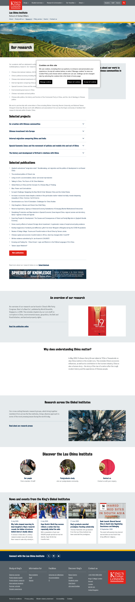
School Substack (44, 265)
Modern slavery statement (44, 599)
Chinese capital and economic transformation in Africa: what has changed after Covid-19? (40, 235)
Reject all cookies (74, 82)
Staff (113, 3)
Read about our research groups (21, 425)
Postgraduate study (67, 478)
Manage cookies (45, 82)
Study (25, 3)
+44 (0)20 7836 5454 (95, 575)
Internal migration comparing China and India (27, 138)
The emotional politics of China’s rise (23, 174)
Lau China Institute (18, 12)
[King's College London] (117, 575)
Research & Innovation (54, 3)
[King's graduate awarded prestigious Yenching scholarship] (82, 511)
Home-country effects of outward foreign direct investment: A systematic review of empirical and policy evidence (48, 224)
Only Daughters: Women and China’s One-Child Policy (28, 205)
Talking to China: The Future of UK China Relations (28, 181)
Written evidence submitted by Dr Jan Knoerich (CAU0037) (31, 238)
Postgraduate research (16, 580)
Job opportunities (74, 586)
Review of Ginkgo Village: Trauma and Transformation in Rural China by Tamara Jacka (39, 231)
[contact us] (107, 467)
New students (33, 575)
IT (49, 580)
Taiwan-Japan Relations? (19, 245)
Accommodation (54, 578)
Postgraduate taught (15, 578)
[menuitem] (26, 3)
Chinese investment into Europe (22, 131)
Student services (37, 3)
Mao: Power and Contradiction (21, 188)
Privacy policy (29, 599)
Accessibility (60, 599)
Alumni (118, 3)
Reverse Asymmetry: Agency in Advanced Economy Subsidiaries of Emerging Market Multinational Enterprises (47, 209)
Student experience (15, 589)
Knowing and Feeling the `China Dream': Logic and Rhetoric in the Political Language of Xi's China (43, 242)
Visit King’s (71, 583)
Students (107, 3)
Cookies (69, 599)
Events (46, 19)
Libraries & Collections (56, 575)
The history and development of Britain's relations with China (34, 152)
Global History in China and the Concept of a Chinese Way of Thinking (34, 185)
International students (16, 583)
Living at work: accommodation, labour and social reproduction (32, 178)
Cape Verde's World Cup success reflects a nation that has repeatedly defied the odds (52, 526)
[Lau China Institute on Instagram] (54, 556)
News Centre (72, 575)
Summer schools (14, 586)
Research (29, 19)
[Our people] (28, 467)
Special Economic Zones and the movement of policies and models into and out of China (44, 145)
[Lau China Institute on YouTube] (59, 556)
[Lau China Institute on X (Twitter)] (49, 556)
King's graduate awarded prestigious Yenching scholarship (82, 525)
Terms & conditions (15, 599)
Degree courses (14, 575)
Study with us (19, 19)
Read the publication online (19, 326)
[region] (68, 74)
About (81, 3)
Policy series (38, 19)
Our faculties (70, 3)
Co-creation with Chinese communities (24, 124)
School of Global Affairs (18, 16)
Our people (28, 478)
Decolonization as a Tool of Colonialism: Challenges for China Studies (34, 201)
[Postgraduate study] (67, 467)
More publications (18, 253)
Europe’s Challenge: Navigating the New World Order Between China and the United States (41, 192)
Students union (73, 580)
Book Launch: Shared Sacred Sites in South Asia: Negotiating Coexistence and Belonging (111, 524)
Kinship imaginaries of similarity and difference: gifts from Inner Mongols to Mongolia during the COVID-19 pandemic (49, 228)
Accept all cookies (90, 82)
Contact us (53, 19)
